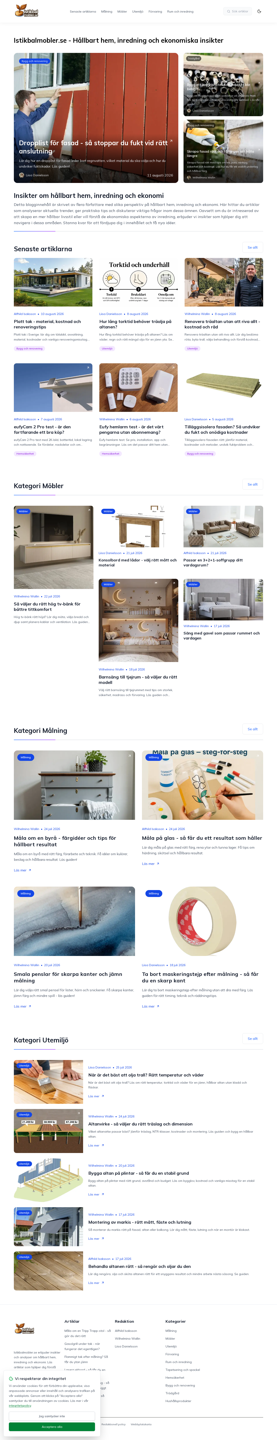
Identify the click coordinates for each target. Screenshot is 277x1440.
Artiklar (72, 1321)
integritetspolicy (20, 1405)
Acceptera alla (52, 1427)
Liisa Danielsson (110, 314)
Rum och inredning (180, 11)
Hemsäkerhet (25, 453)
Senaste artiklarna (83, 11)
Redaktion (124, 1321)
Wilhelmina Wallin (197, 314)
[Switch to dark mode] (259, 11)
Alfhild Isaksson (25, 314)
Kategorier (176, 1321)
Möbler (122, 11)
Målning (106, 11)
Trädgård (194, 58)
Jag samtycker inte (52, 1416)
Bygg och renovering (35, 61)
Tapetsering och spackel (183, 1370)
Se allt (253, 247)
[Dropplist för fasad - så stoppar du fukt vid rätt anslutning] (96, 118)
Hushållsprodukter (178, 1401)
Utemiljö (137, 11)
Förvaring (155, 11)
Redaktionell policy (113, 1424)
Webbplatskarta (141, 1424)
